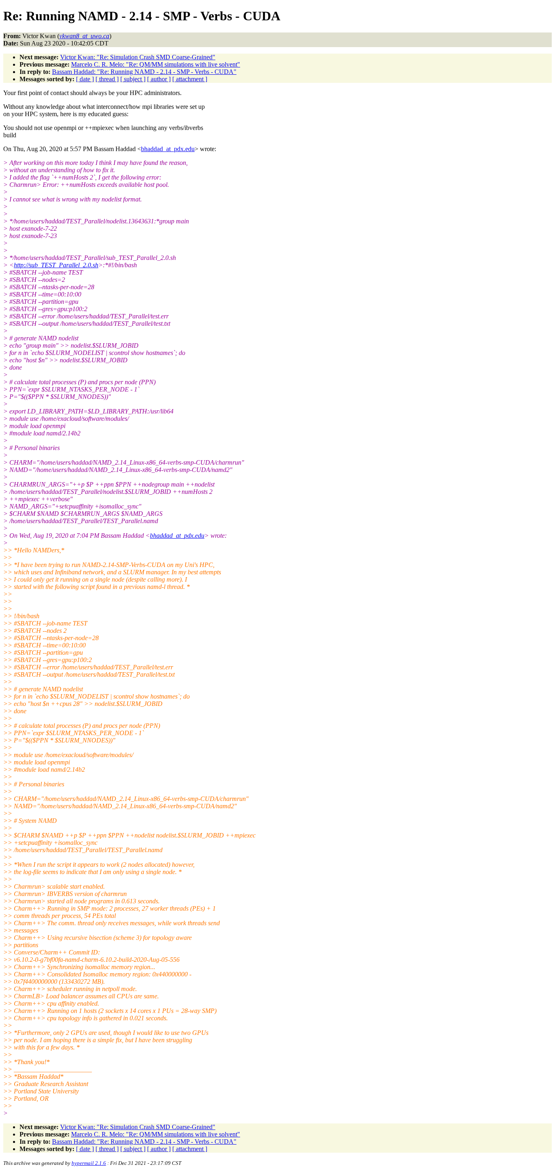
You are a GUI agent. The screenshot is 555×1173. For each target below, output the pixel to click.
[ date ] (85, 79)
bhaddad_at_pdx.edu (168, 148)
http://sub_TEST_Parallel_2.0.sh (56, 265)
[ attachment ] (189, 79)
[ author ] (159, 79)
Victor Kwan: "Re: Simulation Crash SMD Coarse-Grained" (137, 57)
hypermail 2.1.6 (89, 1163)
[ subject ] (132, 79)
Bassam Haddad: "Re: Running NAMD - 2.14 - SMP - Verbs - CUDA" (144, 71)
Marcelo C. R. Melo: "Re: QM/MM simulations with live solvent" (155, 64)
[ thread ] (107, 79)
